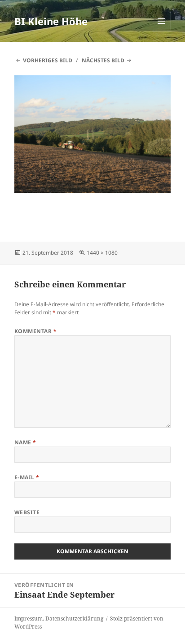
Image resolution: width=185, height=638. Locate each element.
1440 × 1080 (102, 252)
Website (27, 512)
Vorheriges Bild (47, 60)
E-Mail (27, 477)
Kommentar (35, 331)
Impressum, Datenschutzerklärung (58, 618)
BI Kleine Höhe (51, 21)
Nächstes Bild (103, 60)
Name (25, 442)
